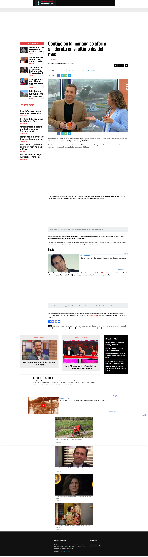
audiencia (56, 326)
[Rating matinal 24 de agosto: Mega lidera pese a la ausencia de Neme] (24, 81)
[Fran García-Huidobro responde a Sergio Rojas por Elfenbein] (24, 60)
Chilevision (96, 326)
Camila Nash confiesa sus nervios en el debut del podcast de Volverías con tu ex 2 (36, 70)
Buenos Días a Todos (67, 326)
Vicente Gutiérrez (108, 328)
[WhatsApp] (122, 65)
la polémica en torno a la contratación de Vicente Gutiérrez (94, 273)
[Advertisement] (74, 24)
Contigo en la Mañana (112, 326)
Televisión (31, 53)
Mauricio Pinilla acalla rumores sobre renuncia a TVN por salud (39, 363)
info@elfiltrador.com (65, 551)
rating (72, 328)
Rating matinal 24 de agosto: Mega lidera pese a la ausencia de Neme (36, 82)
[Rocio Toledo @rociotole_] (27, 380)
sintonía (78, 328)
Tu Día (95, 328)
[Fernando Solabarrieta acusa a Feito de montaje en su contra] (24, 50)
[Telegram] (126, 65)
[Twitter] (119, 65)
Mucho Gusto (58, 328)
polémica (66, 328)
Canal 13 (77, 326)
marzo (123, 326)
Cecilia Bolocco (92, 315)
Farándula (31, 63)
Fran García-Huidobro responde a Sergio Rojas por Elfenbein (36, 59)
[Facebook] (115, 65)
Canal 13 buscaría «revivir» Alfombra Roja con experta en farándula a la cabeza (80, 367)
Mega (50, 328)
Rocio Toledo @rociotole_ (59, 63)
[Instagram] (95, 545)
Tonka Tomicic (87, 328)
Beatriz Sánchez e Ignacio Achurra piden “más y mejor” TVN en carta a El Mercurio (36, 94)
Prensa (31, 99)
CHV (103, 326)
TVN (100, 328)
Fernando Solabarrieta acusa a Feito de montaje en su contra (36, 49)
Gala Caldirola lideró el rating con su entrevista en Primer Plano (31, 155)
